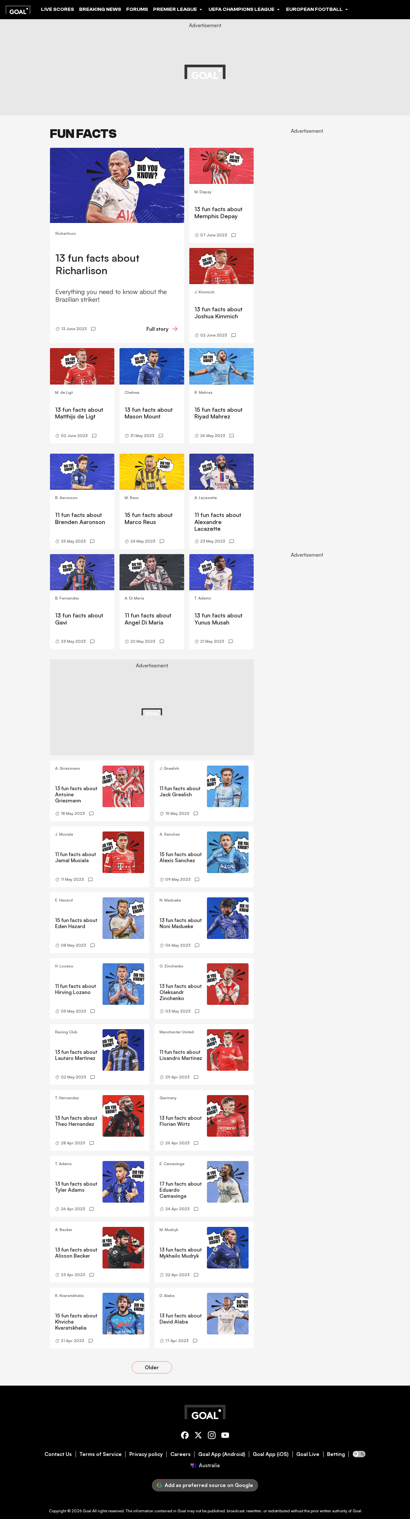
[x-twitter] (198, 1436)
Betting (336, 1454)
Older (152, 1367)
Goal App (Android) (221, 1454)
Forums (137, 9)
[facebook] (185, 1436)
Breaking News (100, 9)
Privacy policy (146, 1454)
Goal (87, 1510)
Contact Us (58, 1454)
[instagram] (212, 1436)
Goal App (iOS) (271, 1454)
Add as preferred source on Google (209, 1485)
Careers (180, 1454)
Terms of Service (100, 1454)
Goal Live (307, 1454)
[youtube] (225, 1436)
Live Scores (57, 9)
